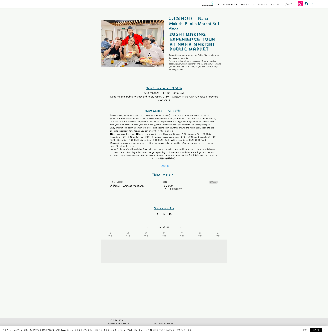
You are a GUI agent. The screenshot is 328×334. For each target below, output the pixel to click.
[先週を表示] (147, 227)
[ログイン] (306, 3)
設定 (305, 330)
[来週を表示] (180, 227)
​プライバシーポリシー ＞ (118, 320)
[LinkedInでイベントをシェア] (170, 214)
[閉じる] (324, 330)
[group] (110, 247)
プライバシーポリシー (186, 330)
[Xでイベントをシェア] (164, 214)
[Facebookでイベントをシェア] (158, 214)
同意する (316, 330)
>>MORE (164, 166)
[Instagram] (300, 3)
